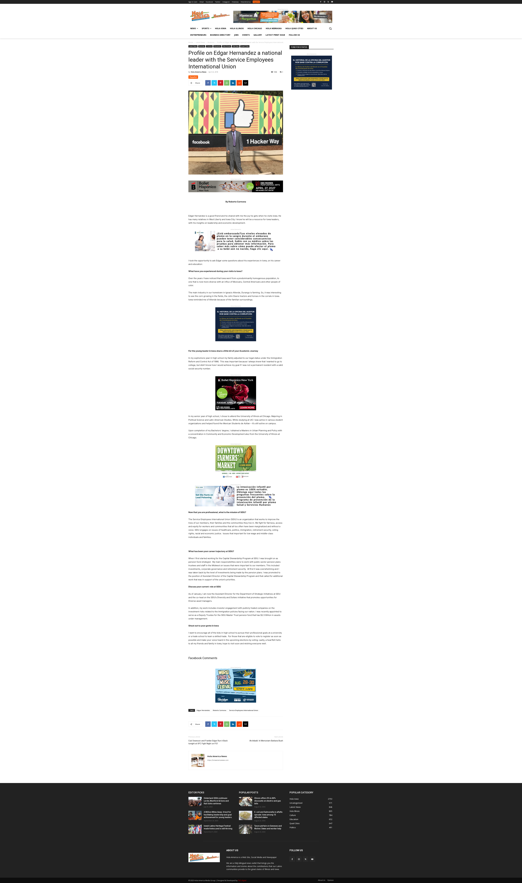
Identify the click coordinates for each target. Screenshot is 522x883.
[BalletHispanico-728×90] (235, 194)
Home (190, 42)
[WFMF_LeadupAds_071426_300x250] (235, 704)
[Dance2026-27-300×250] (235, 412)
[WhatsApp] (226, 83)
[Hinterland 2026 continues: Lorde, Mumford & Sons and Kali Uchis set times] (195, 801)
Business (211, 42)
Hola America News (198, 72)
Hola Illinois (226, 46)
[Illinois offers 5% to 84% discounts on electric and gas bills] (245, 801)
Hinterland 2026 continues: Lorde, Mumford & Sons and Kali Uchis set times (216, 801)
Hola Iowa (236, 46)
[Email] (245, 83)
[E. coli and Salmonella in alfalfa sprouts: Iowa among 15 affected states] (245, 815)
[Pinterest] (220, 83)
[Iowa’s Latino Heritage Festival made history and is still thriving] (195, 829)
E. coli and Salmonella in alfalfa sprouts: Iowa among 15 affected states (268, 814)
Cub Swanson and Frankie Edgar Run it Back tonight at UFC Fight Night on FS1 (208, 742)
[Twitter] (328, 2)
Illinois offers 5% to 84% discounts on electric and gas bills (267, 801)
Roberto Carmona (219, 710)
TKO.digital (242, 880)
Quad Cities (245, 46)
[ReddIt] (239, 83)
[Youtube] (332, 2)
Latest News (200, 42)
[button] (330, 28)
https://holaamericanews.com (218, 760)
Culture (209, 46)
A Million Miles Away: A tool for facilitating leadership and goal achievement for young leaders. (218, 814)
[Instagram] (324, 2)
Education (217, 46)
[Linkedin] (233, 83)
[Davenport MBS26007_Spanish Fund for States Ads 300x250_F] (235, 343)
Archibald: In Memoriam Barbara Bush (266, 740)
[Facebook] (320, 2)
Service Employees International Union (243, 710)
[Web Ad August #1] (235, 253)
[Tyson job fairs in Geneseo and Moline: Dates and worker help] (245, 829)
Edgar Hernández (203, 710)
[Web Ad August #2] (235, 508)
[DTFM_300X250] (235, 481)
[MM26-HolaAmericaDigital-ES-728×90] (282, 22)
